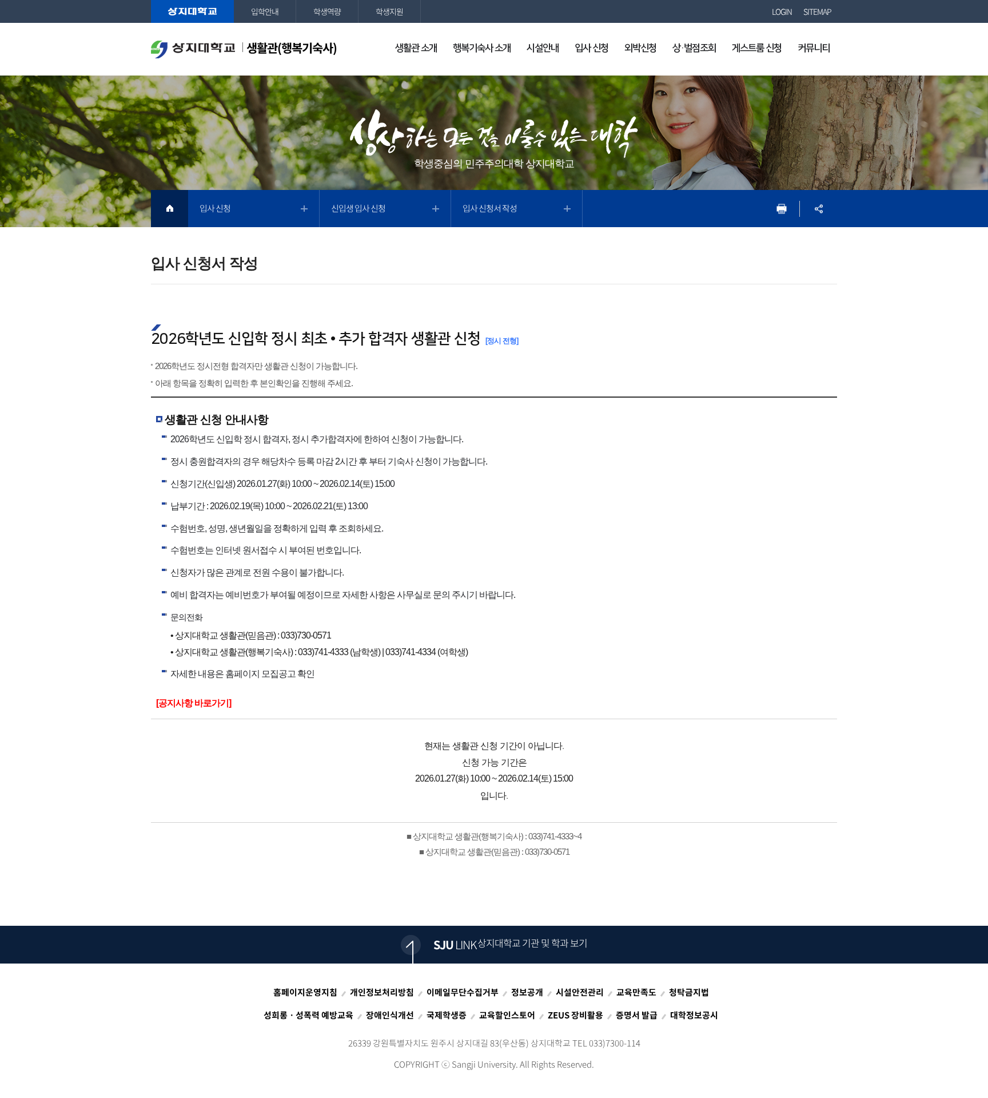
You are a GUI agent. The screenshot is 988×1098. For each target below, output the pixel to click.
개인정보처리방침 (382, 992)
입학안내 (264, 11)
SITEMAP (817, 11)
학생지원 (389, 11)
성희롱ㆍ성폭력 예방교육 (308, 1015)
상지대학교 (192, 11)
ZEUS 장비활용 (575, 1015)
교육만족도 (636, 992)
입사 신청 (215, 208)
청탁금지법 (689, 992)
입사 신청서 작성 (490, 208)
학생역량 (327, 11)
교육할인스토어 (507, 1015)
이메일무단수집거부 (463, 992)
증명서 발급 (637, 1015)
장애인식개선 (390, 1015)
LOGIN (782, 11)
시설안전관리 (580, 992)
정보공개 (527, 992)
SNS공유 (818, 208)
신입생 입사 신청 (358, 208)
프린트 (781, 208)
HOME (169, 208)
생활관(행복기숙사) (291, 48)
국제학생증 (447, 1015)
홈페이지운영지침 (305, 992)
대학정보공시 (694, 1015)
